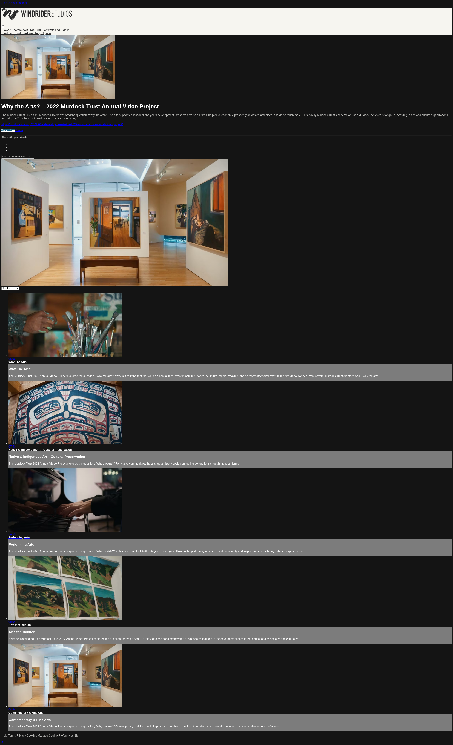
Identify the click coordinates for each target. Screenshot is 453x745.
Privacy (21, 735)
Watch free (8, 130)
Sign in (65, 29)
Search (16, 29)
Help (4, 735)
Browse (6, 29)
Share (19, 130)
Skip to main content (14, 2)
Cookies (32, 735)
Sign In (46, 33)
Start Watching (51, 29)
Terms (12, 735)
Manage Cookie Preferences (56, 735)
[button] (3, 26)
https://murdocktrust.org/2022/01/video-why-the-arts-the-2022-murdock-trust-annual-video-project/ (62, 124)
